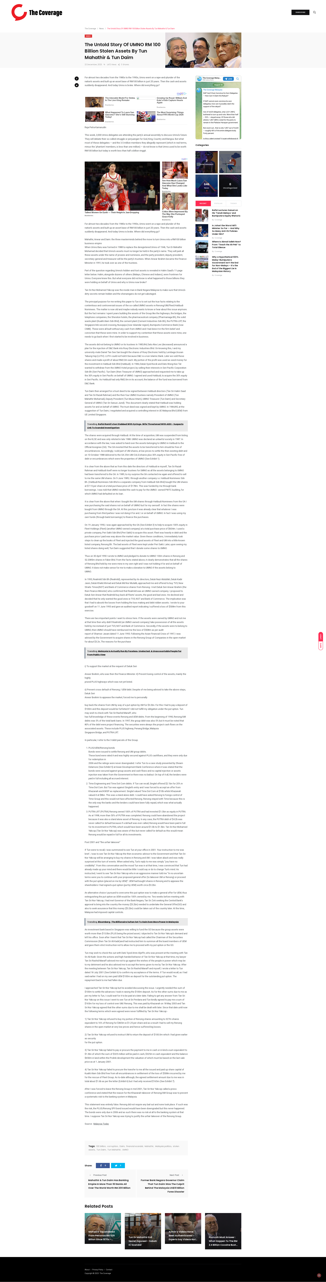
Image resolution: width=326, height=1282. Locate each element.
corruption (112, 1146)
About (87, 1270)
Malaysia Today (101, 1123)
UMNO (125, 1149)
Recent (203, 203)
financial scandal (134, 1146)
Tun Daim (101, 1149)
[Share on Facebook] (77, 78)
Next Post (174, 1175)
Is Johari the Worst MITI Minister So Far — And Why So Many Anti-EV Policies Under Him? (225, 229)
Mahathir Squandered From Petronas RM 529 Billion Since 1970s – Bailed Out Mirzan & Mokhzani (102, 1239)
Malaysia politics (163, 1146)
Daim (122, 1146)
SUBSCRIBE (300, 12)
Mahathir (149, 1146)
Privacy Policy (97, 1270)
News (88, 36)
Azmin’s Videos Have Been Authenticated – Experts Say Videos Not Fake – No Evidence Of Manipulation (182, 1239)
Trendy (233, 203)
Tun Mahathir (114, 1149)
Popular (218, 203)
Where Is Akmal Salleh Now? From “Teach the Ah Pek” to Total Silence (226, 244)
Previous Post (100, 1175)
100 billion (101, 1146)
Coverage (218, 220)
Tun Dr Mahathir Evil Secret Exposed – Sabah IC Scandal (143, 1241)
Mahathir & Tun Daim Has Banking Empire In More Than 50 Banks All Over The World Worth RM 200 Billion (109, 1184)
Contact (109, 1270)
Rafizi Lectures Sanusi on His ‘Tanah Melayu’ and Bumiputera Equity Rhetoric (226, 213)
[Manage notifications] (319, 1275)
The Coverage (105, 1273)
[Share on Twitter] (77, 85)
